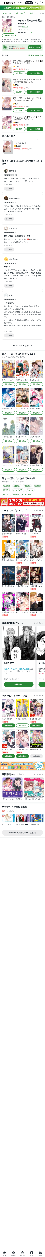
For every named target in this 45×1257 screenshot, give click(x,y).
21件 (31, 32)
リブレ (26, 29)
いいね (10, 188)
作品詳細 (36, 756)
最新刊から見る (37, 55)
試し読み (19, 73)
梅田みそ (25, 27)
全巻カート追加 (34, 47)
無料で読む (18, 684)
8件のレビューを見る (21, 345)
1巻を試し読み (9, 35)
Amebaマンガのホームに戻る (22, 832)
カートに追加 (35, 73)
